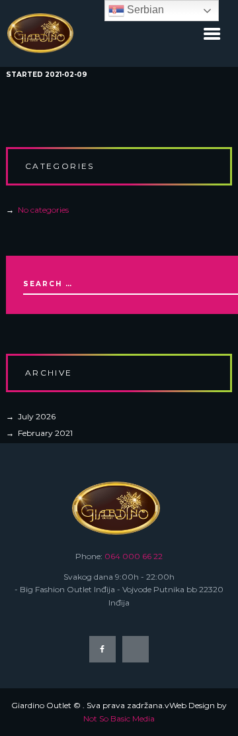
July (37, 416)
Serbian (144, 9)
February (45, 433)
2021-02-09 (66, 74)
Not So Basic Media (119, 718)
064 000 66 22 (133, 556)
